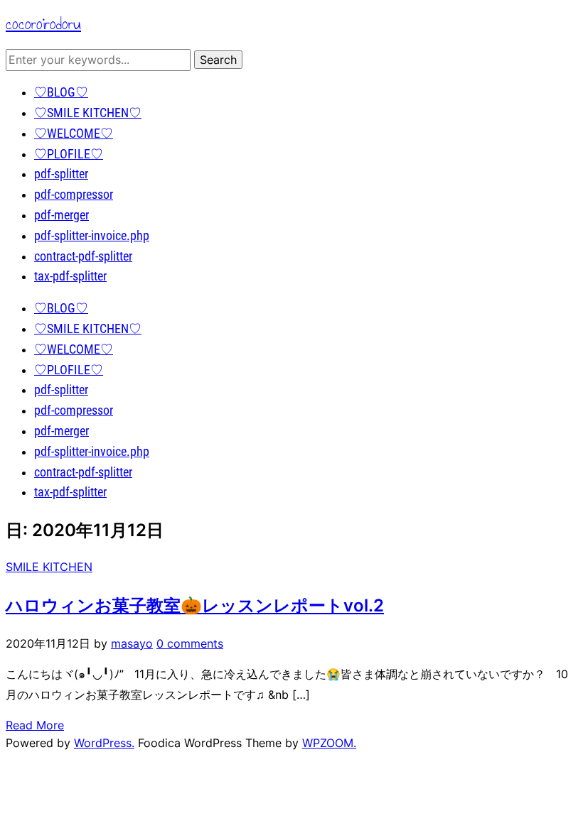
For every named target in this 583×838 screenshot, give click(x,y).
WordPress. (104, 743)
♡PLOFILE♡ (68, 153)
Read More (35, 725)
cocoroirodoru (43, 23)
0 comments (189, 643)
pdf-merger (61, 214)
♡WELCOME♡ (73, 133)
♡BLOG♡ (61, 92)
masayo (132, 643)
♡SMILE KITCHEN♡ (87, 112)
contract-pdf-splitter (83, 256)
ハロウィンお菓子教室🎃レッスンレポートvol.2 (195, 605)
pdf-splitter (61, 173)
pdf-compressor (73, 194)
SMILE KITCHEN (49, 567)
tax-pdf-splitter (70, 275)
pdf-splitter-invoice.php (91, 235)
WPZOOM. (329, 743)
